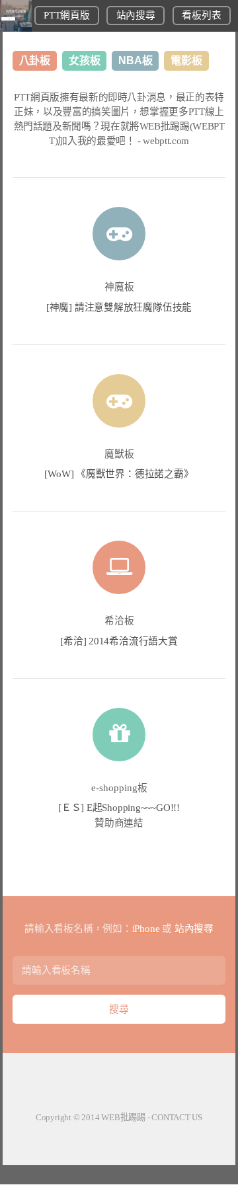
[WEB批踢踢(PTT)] (16, 28)
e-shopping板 (119, 788)
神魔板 (119, 287)
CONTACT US (176, 1117)
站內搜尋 (135, 15)
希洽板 (119, 620)
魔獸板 (119, 454)
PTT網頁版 (66, 15)
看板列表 (201, 15)
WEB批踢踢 (123, 1117)
